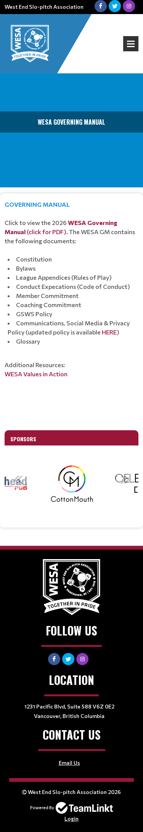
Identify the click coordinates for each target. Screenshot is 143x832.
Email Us (69, 762)
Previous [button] (17, 479)
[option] (71, 483)
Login (71, 818)
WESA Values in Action (36, 373)
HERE (109, 332)
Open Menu (130, 43)
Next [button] (125, 479)
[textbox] (71, 309)
